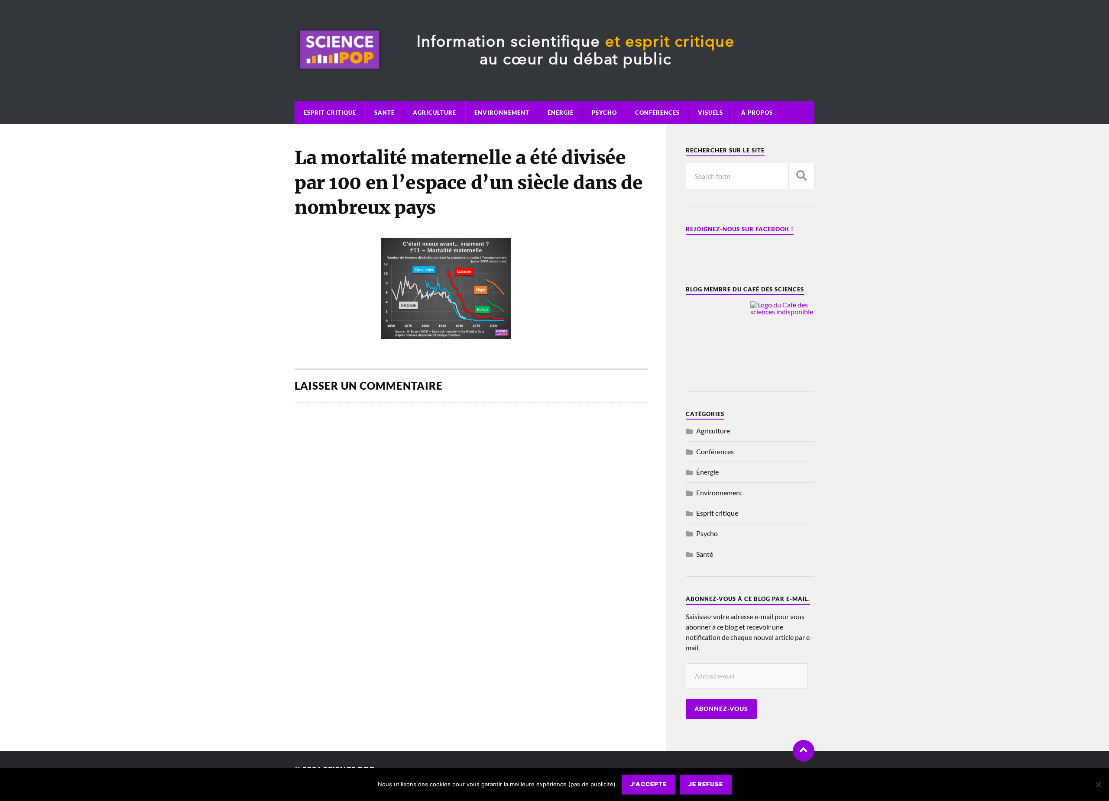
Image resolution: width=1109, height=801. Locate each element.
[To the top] (803, 751)
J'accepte (648, 784)
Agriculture (434, 112)
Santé (384, 112)
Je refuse (705, 784)
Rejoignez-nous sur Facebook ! (740, 229)
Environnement (501, 112)
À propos (757, 112)
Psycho (604, 112)
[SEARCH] (801, 176)
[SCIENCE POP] (554, 77)
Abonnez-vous (721, 708)
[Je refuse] (1098, 784)
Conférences (657, 112)
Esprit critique (330, 112)
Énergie (561, 112)
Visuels (710, 112)
